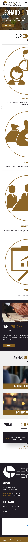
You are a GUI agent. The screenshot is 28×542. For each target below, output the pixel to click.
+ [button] (4, 520)
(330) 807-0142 (16, 495)
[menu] (25, 3)
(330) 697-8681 (15, 493)
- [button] (4, 522)
